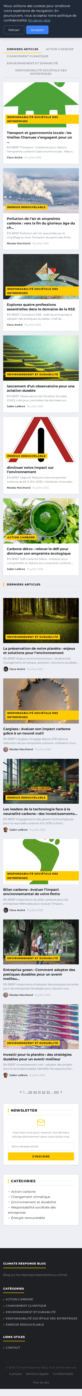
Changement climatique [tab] (28, 56)
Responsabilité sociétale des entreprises (32, 119)
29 (30, 1092)
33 (48, 1092)
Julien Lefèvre (16, 406)
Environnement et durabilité (32, 374)
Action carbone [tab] (60, 49)
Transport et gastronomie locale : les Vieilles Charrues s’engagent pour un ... (39, 137)
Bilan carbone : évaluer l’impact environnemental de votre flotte (31, 891)
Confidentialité (63, 1373)
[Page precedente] (20, 1092)
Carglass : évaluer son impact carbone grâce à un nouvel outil (36, 731)
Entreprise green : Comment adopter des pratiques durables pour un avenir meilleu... (39, 974)
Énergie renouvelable (26, 207)
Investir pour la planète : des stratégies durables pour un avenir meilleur (37, 1056)
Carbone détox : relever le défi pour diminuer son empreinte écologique (39, 551)
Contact (13, 1347)
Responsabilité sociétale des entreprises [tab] (41, 72)
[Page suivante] (61, 1092)
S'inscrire (41, 1156)
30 (35, 1092)
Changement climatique (30, 1197)
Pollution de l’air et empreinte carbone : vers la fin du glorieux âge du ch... (41, 223)
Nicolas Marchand (19, 243)
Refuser (14, 30)
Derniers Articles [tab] (22, 49)
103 (56, 1092)
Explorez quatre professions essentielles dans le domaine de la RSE (41, 306)
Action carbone (21, 537)
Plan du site (41, 1382)
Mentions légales (37, 1373)
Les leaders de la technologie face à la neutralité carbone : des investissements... (40, 811)
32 (43, 1092)
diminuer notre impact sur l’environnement (30, 469)
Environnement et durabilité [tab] (32, 63)
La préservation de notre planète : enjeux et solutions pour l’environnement (39, 650)
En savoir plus (39, 20)
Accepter (37, 30)
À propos (15, 1373)
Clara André (15, 157)
